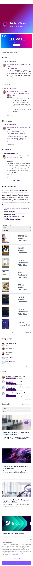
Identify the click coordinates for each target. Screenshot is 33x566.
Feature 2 (17, 46)
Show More (16, 180)
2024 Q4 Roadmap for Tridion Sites (23, 311)
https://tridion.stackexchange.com (16, 213)
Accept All (16, 563)
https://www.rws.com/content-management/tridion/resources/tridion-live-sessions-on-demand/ (18, 136)
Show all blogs (26, 404)
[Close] (31, 540)
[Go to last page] (12, 332)
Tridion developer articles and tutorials (18, 156)
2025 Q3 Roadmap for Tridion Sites (23, 274)
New (29, 24)
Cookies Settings (16, 558)
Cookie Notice (14, 554)
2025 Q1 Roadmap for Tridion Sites (23, 299)
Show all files (28, 332)
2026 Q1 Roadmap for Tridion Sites (23, 250)
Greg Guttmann (8, 61)
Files (25, 91)
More (21, 26)
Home (11, 26)
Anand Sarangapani (9, 153)
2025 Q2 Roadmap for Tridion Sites (23, 287)
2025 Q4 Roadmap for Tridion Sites (23, 262)
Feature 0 (15, 46)
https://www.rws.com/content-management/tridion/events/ (14, 217)
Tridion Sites (19, 64)
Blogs (15, 26)
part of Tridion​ (24, 192)
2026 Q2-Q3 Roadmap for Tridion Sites (23, 238)
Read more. (16, 113)
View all (4, 399)
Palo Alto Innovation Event (24, 324)
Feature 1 (16, 46)
